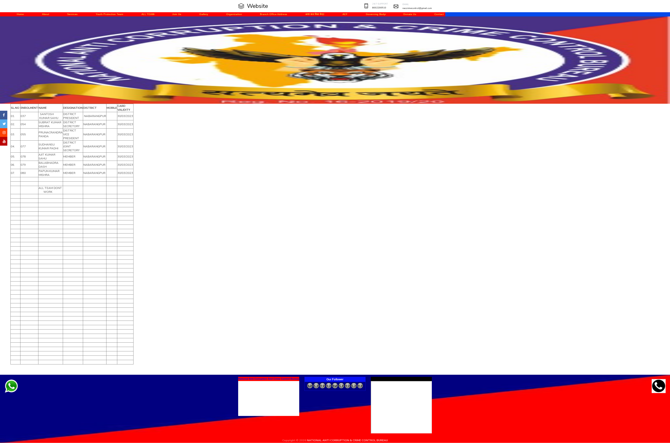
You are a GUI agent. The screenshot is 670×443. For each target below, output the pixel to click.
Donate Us (409, 14)
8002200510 (379, 7)
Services (72, 14)
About (45, 14)
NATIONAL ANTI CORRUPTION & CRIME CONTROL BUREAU (347, 440)
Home (20, 14)
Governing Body (375, 14)
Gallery (203, 14)
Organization (234, 14)
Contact (439, 14)
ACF (345, 14)
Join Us (176, 14)
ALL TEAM (148, 14)
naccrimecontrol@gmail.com (417, 8)
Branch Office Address (273, 14)
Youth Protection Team (109, 14)
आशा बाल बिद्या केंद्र (314, 14)
